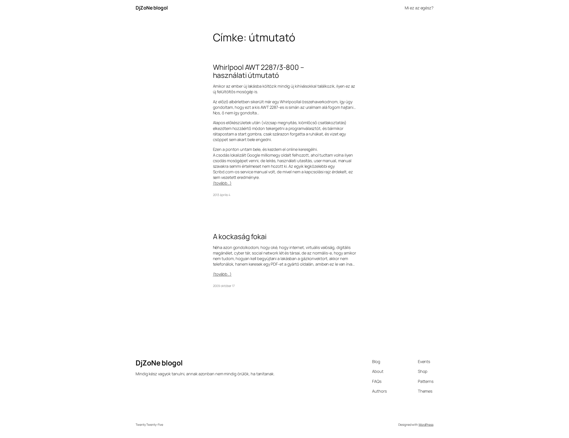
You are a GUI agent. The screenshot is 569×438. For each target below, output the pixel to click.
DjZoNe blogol (152, 7)
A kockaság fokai (239, 236)
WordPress (426, 424)
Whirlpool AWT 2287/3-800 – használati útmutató (258, 71)
